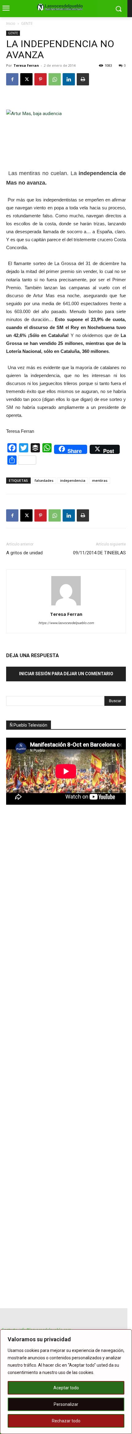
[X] (26, 79)
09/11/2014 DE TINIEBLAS (99, 553)
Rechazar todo (66, 1420)
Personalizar (66, 1404)
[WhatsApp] (55, 79)
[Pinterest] (40, 79)
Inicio (10, 23)
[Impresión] (83, 79)
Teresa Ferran (26, 65)
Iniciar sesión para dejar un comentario (66, 673)
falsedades (44, 480)
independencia (72, 480)
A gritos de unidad (24, 553)
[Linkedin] (69, 79)
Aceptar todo (66, 1387)
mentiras (99, 480)
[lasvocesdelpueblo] (61, 7)
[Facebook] (12, 79)
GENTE (27, 23)
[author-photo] (66, 605)
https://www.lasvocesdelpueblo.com (66, 623)
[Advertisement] (52, 917)
